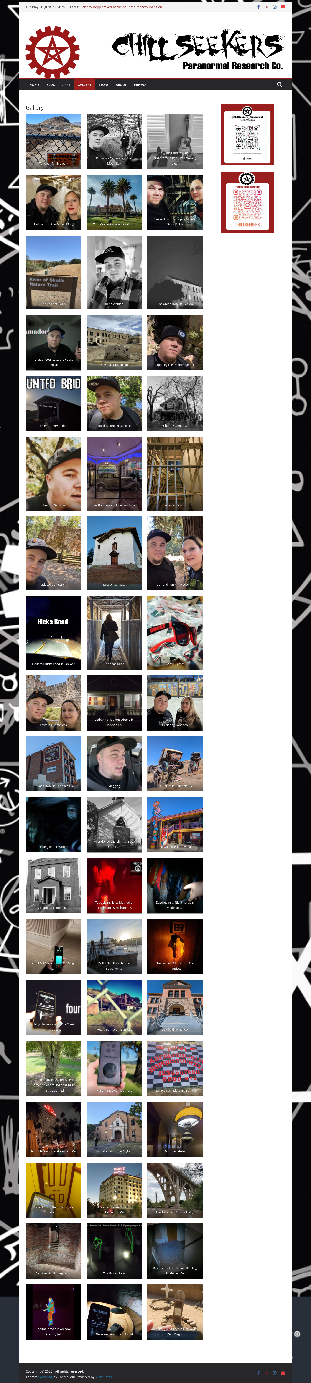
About (121, 84)
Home (34, 84)
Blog (50, 84)
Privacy (140, 84)
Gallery (84, 84)
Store (104, 84)
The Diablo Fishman (97, 7)
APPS (66, 84)
